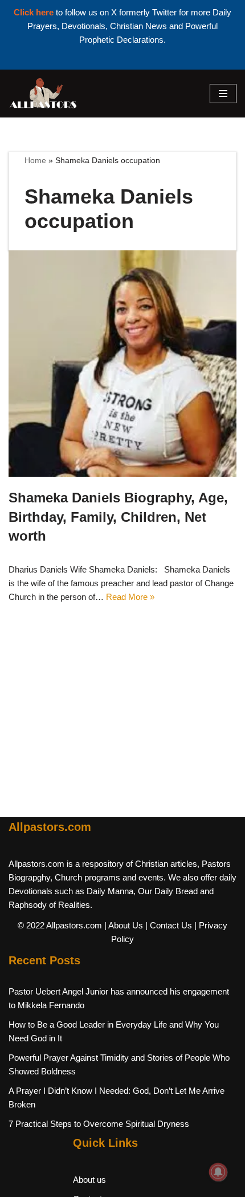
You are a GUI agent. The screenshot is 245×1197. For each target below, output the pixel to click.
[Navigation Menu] (223, 93)
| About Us (123, 925)
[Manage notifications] (218, 1172)
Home (35, 160)
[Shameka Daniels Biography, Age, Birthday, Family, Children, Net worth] (122, 363)
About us (89, 1179)
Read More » (130, 597)
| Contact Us (168, 925)
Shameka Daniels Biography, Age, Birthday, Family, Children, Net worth (118, 516)
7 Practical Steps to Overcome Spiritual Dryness (99, 1124)
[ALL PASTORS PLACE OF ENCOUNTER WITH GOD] (43, 93)
